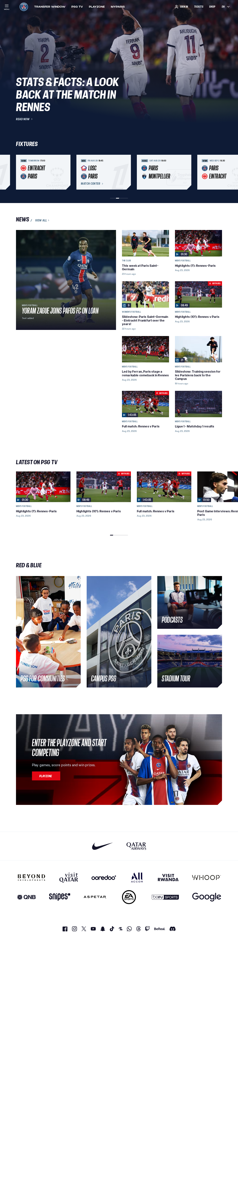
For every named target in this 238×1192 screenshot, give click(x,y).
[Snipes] (59, 897)
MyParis (118, 7)
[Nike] (102, 846)
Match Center (90, 183)
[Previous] (20, 172)
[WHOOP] (206, 877)
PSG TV (77, 7)
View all (41, 220)
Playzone (97, 7)
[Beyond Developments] (31, 877)
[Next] (217, 172)
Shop (212, 6)
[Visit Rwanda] (168, 877)
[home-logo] (23, 6)
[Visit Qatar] (68, 877)
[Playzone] (46, 775)
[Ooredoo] (103, 877)
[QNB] (26, 897)
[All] (136, 877)
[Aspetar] (95, 897)
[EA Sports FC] (129, 897)
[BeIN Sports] (165, 897)
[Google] (206, 897)
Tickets (198, 6)
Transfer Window (49, 7)
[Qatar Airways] (136, 846)
